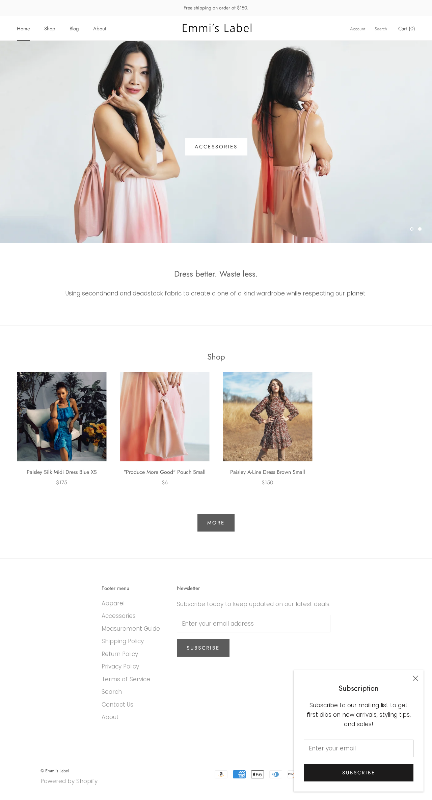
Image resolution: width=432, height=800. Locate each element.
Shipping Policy (123, 641)
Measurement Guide (131, 629)
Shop (49, 28)
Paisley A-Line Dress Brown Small (267, 472)
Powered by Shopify (69, 781)
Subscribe (358, 772)
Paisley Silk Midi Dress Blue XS (62, 472)
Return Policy (120, 654)
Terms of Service (126, 679)
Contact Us (117, 705)
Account (357, 29)
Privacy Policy (120, 666)
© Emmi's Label (54, 771)
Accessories (216, 146)
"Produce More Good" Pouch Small (165, 472)
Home (23, 28)
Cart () (406, 28)
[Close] (415, 678)
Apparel (113, 603)
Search (381, 29)
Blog (74, 28)
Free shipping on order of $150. (216, 7)
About (99, 28)
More (216, 522)
